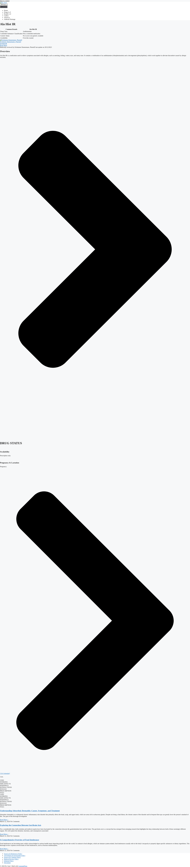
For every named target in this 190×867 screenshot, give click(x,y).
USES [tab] (2, 780)
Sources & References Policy (13, 854)
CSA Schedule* (5, 773)
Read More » (4, 820)
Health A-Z (7, 14)
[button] (95, 621)
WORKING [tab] (4, 782)
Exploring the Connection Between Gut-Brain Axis (20, 825)
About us (7, 17)
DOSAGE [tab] (3, 789)
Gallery (6, 16)
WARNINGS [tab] (4, 785)
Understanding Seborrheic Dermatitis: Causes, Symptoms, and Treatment (30, 811)
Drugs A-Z (7, 12)
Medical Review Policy (11, 859)
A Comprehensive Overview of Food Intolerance (19, 840)
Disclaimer (7, 863)
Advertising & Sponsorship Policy (14, 855)
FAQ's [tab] (2, 792)
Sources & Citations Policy (12, 857)
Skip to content (4, 1)
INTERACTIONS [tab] (6, 787)
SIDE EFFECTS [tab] (5, 784)
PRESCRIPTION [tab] (5, 791)
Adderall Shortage (9, 19)
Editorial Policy (9, 861)
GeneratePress (22, 866)
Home (6, 10)
